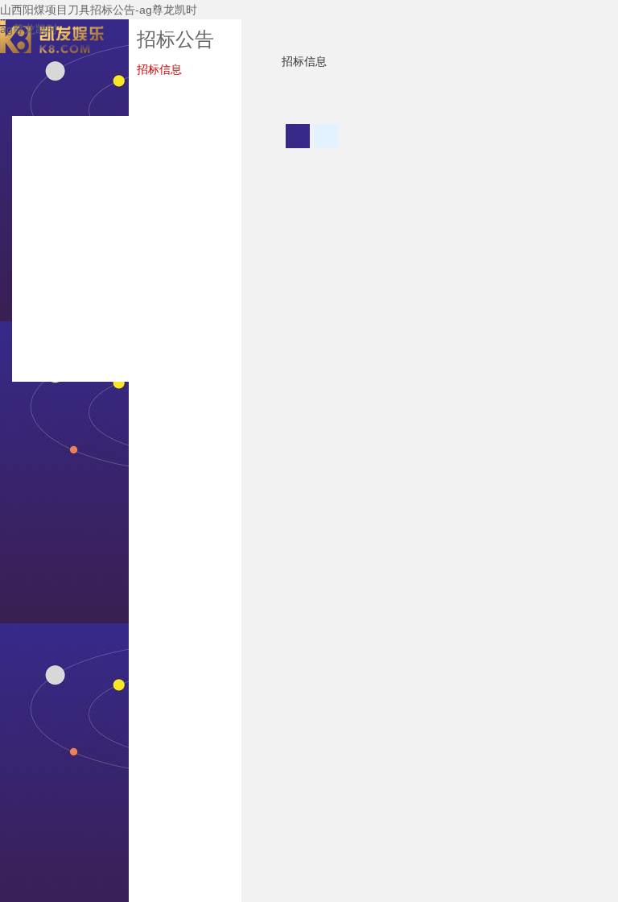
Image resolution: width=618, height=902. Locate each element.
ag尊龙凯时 (29, 29)
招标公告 (175, 39)
